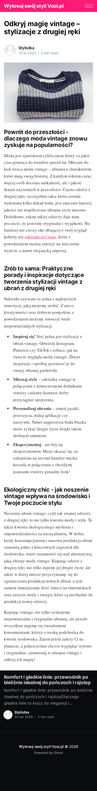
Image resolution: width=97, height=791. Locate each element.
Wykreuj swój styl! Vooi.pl (34, 6)
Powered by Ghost (48, 753)
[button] (89, 6)
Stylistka (26, 47)
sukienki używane (40, 237)
